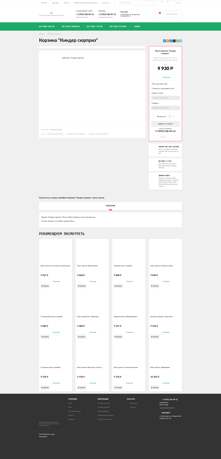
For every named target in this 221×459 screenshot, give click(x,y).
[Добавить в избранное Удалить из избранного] (174, 137)
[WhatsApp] (177, 41)
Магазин (44, 3)
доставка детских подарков (76, 134)
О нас (70, 403)
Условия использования (105, 415)
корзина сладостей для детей (98, 134)
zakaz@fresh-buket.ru (105, 17)
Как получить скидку (105, 419)
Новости (71, 415)
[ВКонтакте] (164, 41)
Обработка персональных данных (85, 3)
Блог (70, 407)
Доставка (55, 3)
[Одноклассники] (167, 41)
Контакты (105, 3)
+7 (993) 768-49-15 (85, 14)
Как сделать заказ (104, 403)
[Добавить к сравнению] (69, 286)
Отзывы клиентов (74, 411)
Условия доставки (104, 407)
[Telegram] (180, 41)
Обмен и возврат (103, 411)
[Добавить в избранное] (66, 286)
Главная (41, 34)
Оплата (66, 3)
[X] (174, 41)
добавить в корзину (165, 124)
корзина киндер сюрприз (55, 134)
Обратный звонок (82, 17)
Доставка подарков (54, 34)
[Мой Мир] (171, 41)
